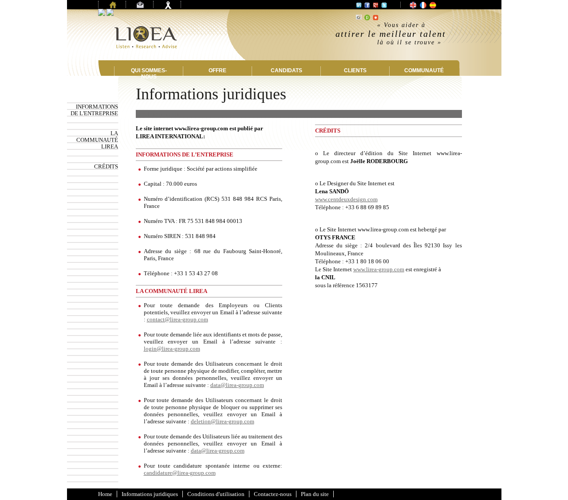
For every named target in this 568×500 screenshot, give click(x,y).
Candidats (286, 70)
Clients (355, 70)
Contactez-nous (273, 494)
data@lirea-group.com (237, 385)
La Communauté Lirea (97, 140)
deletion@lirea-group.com (222, 421)
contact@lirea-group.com (177, 319)
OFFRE (217, 70)
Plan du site (315, 494)
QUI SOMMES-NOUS (149, 73)
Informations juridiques (150, 494)
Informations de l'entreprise (94, 110)
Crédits (106, 166)
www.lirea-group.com (378, 269)
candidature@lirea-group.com (180, 472)
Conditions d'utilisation (216, 494)
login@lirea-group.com (172, 348)
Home (105, 494)
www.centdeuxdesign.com (346, 199)
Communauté (424, 70)
